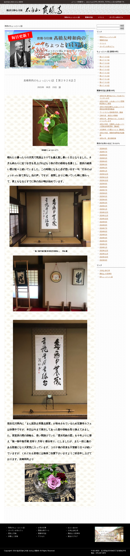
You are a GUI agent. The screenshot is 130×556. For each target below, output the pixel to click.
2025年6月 (103, 193)
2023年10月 (104, 257)
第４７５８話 (104, 57)
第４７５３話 (104, 73)
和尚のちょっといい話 (72, 17)
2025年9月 (103, 184)
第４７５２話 (104, 76)
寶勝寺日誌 (42, 533)
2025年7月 (103, 190)
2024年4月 (103, 238)
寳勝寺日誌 (89, 17)
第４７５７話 (104, 60)
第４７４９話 (104, 85)
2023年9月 (103, 260)
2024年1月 (103, 247)
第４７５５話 (104, 66)
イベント (101, 17)
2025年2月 (103, 206)
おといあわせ (73, 528)
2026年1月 (103, 171)
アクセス (41, 536)
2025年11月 (104, 177)
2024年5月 (103, 235)
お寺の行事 (42, 528)
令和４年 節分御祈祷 (108, 138)
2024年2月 (103, 244)
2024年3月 (103, 241)
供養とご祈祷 (13, 536)
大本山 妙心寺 (105, 270)
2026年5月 (103, 158)
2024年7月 (103, 228)
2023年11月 (104, 254)
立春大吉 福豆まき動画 (109, 115)
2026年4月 (103, 161)
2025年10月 (104, 180)
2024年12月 (104, 212)
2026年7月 (103, 152)
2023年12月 (104, 251)
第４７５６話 (104, 63)
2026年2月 (103, 168)
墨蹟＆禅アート (44, 530)
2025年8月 (103, 187)
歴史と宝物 (12, 533)
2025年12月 (104, 174)
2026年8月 (103, 149)
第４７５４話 (104, 70)
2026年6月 (103, 155)
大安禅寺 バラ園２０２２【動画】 (112, 130)
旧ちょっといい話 (106, 277)
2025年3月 (103, 203)
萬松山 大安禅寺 (106, 274)
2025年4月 (103, 200)
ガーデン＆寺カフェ (116, 17)
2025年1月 (103, 209)
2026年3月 (103, 164)
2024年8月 (103, 225)
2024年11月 (104, 215)
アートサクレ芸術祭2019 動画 (111, 112)
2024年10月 (104, 219)
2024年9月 (103, 222)
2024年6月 (103, 231)
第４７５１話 (104, 79)
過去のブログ (73, 536)
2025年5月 (103, 196)
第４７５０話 (104, 82)
